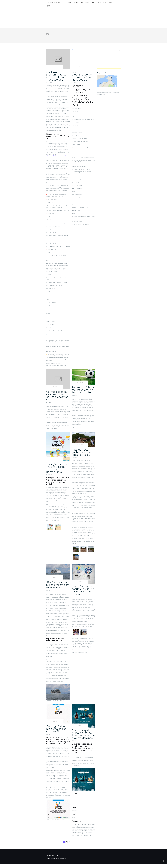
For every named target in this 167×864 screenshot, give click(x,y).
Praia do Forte (80, 444)
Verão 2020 (54, 459)
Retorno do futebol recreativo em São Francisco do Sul (83, 390)
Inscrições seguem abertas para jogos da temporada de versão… (83, 590)
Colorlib (52, 858)
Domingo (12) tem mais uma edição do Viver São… (56, 729)
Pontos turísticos (85, 2)
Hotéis (104, 2)
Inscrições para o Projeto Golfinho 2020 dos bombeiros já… (56, 468)
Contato (70, 6)
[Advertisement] (83, 18)
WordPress (63, 858)
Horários (110, 2)
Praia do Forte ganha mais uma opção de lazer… (81, 452)
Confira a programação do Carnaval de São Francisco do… (56, 75)
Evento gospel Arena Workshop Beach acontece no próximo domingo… (83, 734)
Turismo (54, 577)
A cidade (76, 2)
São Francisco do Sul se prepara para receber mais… (57, 585)
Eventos (99, 2)
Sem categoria (80, 382)
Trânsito (70, 2)
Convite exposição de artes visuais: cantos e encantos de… (57, 395)
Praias (93, 2)
